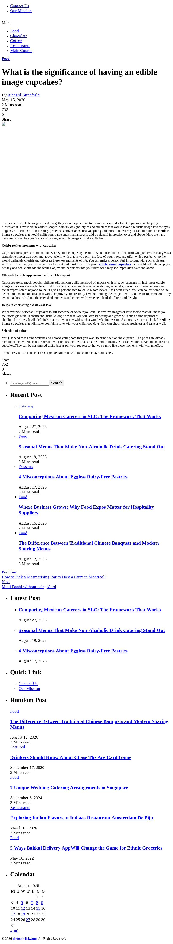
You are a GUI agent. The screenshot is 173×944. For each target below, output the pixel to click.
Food (14, 31)
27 (28, 919)
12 (23, 908)
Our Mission (21, 10)
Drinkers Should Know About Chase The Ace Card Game (70, 757)
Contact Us (19, 5)
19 (23, 914)
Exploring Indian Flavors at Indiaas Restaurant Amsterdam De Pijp (81, 817)
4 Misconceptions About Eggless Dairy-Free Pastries (73, 476)
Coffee (16, 40)
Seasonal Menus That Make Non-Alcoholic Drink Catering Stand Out (92, 446)
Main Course (21, 50)
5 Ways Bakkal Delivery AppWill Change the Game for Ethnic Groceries (86, 848)
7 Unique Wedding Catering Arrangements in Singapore (69, 787)
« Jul (14, 931)
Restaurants (20, 45)
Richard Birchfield (24, 95)
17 (13, 914)
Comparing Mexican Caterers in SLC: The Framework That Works (90, 416)
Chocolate (18, 35)
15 (38, 908)
